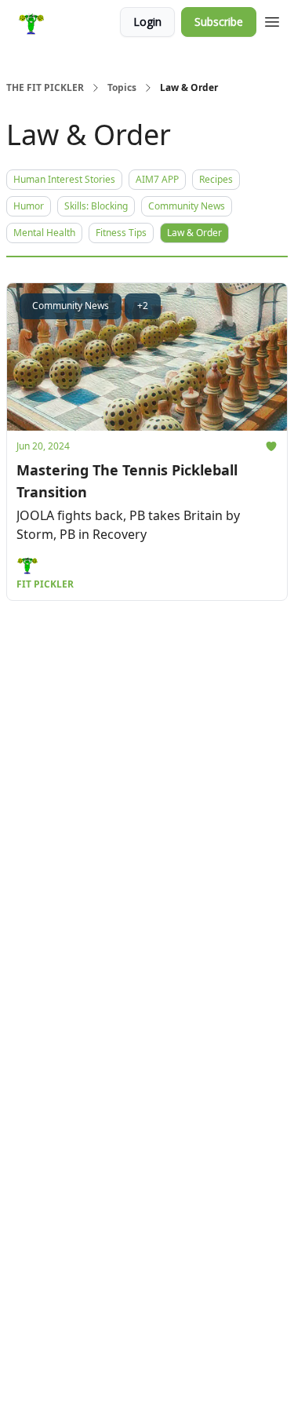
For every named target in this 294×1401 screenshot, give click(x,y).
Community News (186, 206)
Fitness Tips (121, 232)
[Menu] (272, 19)
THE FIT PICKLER (45, 88)
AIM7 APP (157, 179)
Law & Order (194, 232)
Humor (28, 206)
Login (147, 21)
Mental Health (44, 232)
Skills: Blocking (96, 206)
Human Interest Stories (64, 179)
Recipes (216, 179)
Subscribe (218, 21)
